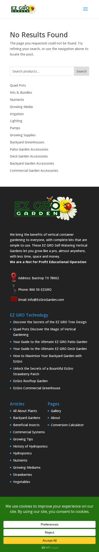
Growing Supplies (23, 135)
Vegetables (21, 481)
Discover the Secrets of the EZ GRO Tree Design (50, 322)
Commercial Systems (29, 432)
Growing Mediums (27, 467)
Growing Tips (23, 439)
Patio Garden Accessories (29, 149)
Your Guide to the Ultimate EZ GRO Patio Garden (50, 342)
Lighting (16, 121)
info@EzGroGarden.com (46, 299)
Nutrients (17, 99)
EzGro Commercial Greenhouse (36, 388)
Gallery (56, 411)
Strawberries (22, 474)
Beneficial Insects (26, 425)
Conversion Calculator (67, 425)
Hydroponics (22, 453)
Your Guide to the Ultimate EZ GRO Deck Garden (50, 348)
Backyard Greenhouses (27, 142)
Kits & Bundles (21, 92)
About (55, 417)
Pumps (15, 128)
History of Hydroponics (30, 446)
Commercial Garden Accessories (34, 170)
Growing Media (21, 107)
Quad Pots (18, 85)
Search (81, 71)
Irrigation (17, 114)
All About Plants (25, 411)
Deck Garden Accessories (29, 156)
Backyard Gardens (26, 417)
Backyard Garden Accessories (32, 163)
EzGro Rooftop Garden (30, 381)
